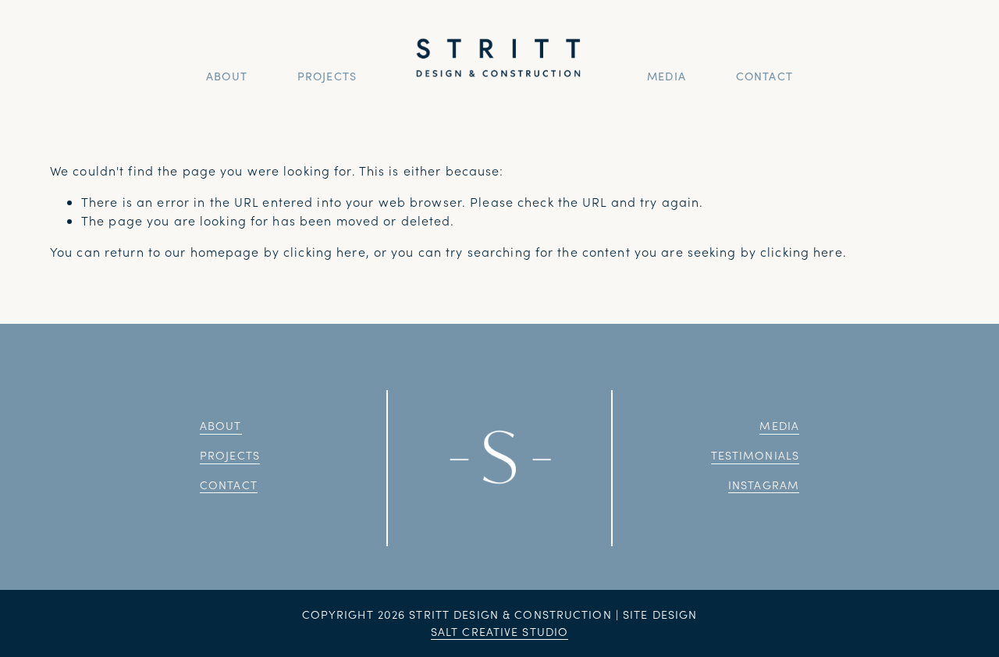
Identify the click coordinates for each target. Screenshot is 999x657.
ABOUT (226, 75)
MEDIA (666, 75)
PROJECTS (327, 75)
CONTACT (764, 75)
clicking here (324, 251)
